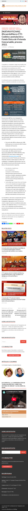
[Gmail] (14, 223)
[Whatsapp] (11, 223)
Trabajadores (18, 29)
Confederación (5, 29)
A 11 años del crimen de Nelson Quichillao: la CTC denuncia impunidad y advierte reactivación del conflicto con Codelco (13, 249)
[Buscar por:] (14, 341)
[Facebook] (20, 1)
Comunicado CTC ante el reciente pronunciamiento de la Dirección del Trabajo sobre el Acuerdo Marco (13, 299)
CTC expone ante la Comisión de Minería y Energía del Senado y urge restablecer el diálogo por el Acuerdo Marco (13, 274)
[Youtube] (26, 1)
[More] (22, 223)
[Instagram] (24, 1)
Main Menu (7, 12)
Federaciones (12, 29)
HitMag (15, 509)
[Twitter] (22, 1)
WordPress (9, 509)
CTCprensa (11, 47)
